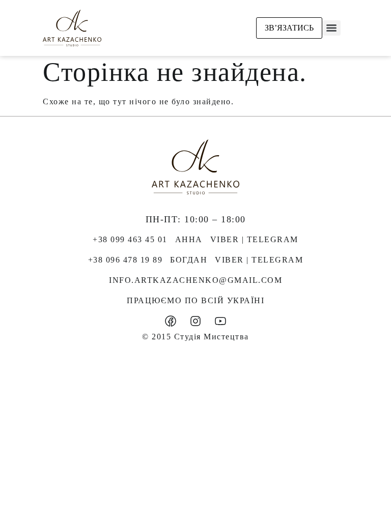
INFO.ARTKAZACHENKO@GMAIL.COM (195, 280)
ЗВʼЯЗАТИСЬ (289, 27)
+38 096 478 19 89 (125, 259)
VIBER (224, 239)
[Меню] (331, 28)
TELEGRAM (272, 239)
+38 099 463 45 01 (130, 239)
